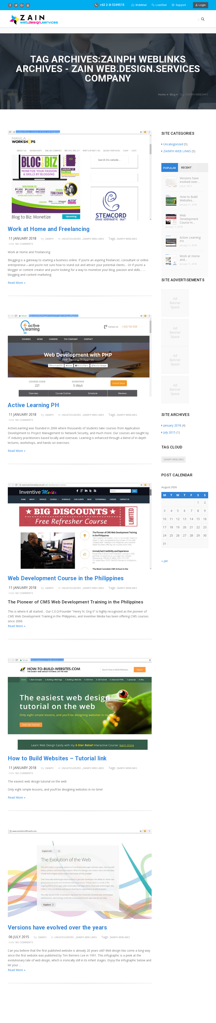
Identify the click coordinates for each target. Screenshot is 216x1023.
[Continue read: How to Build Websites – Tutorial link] (80, 749)
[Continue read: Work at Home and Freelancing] (80, 219)
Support (181, 5)
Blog (172, 94)
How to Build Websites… (188, 198)
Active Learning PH (33, 405)
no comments (24, 243)
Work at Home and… (190, 257)
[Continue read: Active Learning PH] (80, 395)
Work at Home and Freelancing (48, 229)
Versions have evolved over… (190, 179)
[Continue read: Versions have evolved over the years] (80, 918)
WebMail (141, 5)
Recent (186, 167)
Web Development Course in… (189, 218)
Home (162, 94)
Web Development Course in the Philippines (66, 578)
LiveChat (161, 5)
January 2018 (172, 425)
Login (201, 5)
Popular (169, 168)
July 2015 (169, 432)
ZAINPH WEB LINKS (93, 238)
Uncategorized (71, 238)
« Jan (164, 561)
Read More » (16, 283)
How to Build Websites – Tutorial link (57, 758)
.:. (199, 19)
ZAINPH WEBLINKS (127, 238)
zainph (49, 238)
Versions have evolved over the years (57, 927)
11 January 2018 (22, 238)
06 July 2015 (19, 937)
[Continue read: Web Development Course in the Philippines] (80, 569)
